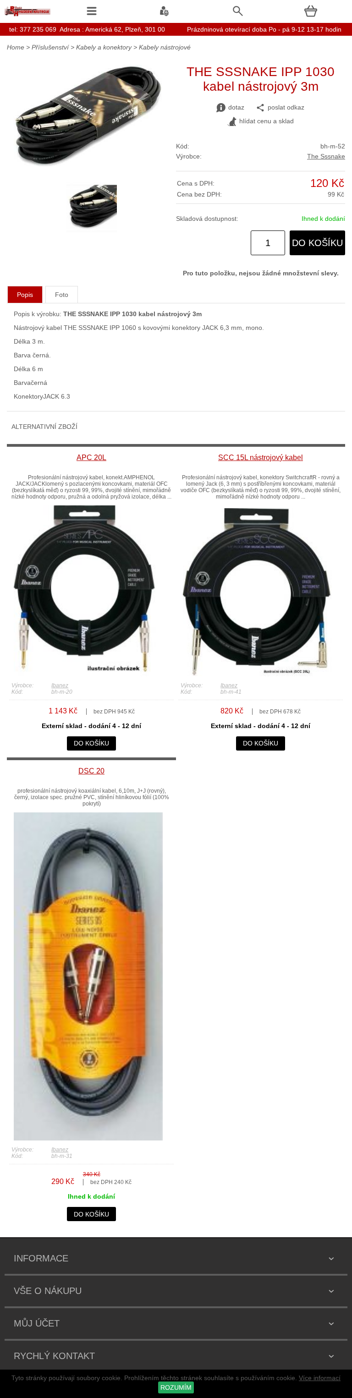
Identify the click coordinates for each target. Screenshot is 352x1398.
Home (15, 47)
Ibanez (59, 685)
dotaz (236, 107)
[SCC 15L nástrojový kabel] (257, 674)
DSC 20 (91, 771)
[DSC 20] (88, 1138)
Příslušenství (51, 47)
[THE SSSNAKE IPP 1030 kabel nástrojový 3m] (88, 164)
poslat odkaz (286, 107)
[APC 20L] (88, 674)
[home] (27, 16)
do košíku (317, 243)
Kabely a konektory (104, 47)
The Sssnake (326, 156)
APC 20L (91, 457)
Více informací (320, 1378)
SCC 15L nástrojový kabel (260, 457)
